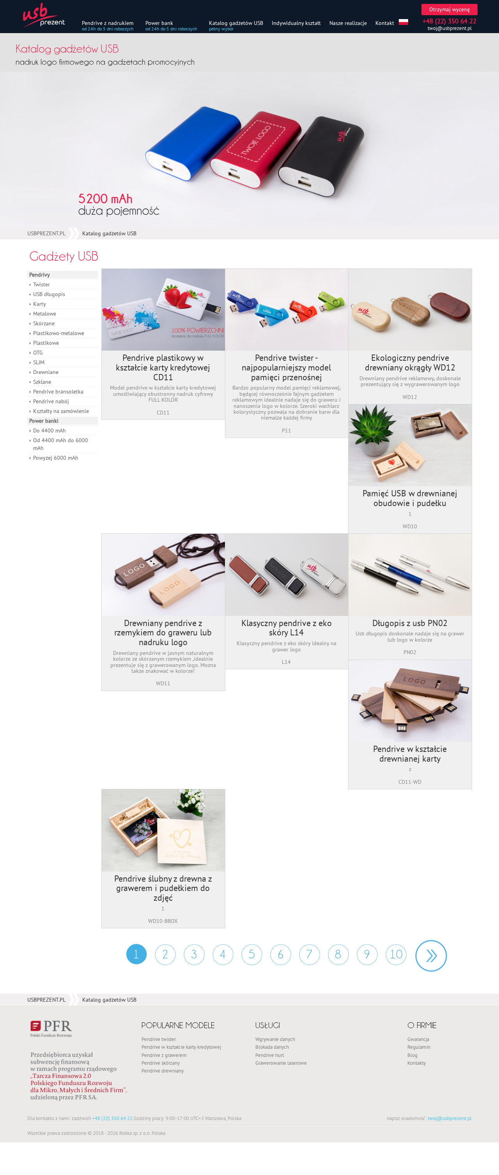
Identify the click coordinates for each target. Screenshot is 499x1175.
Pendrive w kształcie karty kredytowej (181, 1047)
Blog (412, 1055)
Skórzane (44, 323)
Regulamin (418, 1047)
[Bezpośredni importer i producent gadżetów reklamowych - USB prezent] (48, 15)
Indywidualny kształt (296, 22)
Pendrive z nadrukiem (107, 22)
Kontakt (384, 22)
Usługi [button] (267, 1025)
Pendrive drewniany (163, 1070)
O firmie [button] (422, 1025)
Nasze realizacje (348, 22)
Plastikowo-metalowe (58, 333)
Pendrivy (39, 274)
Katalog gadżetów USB (236, 22)
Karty (39, 303)
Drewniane (45, 372)
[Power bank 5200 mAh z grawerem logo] (249, 150)
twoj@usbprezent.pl (450, 28)
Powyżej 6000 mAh (55, 457)
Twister (41, 284)
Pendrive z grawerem (164, 1055)
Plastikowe (46, 342)
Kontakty (416, 1063)
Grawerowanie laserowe (281, 1063)
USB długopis (49, 294)
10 (396, 954)
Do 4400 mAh (49, 430)
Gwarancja (418, 1039)
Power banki (43, 420)
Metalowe (44, 313)
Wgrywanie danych (275, 1039)
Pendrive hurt (269, 1055)
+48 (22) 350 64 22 (112, 1118)
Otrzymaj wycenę (449, 9)
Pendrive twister (159, 1039)
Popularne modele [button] (178, 1025)
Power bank (159, 22)
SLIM (38, 362)
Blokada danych (272, 1047)
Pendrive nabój (51, 401)
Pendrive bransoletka (58, 391)
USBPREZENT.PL (46, 233)
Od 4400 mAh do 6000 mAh (60, 444)
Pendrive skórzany (161, 1063)
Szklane (42, 381)
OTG (38, 352)
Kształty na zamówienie (61, 411)
